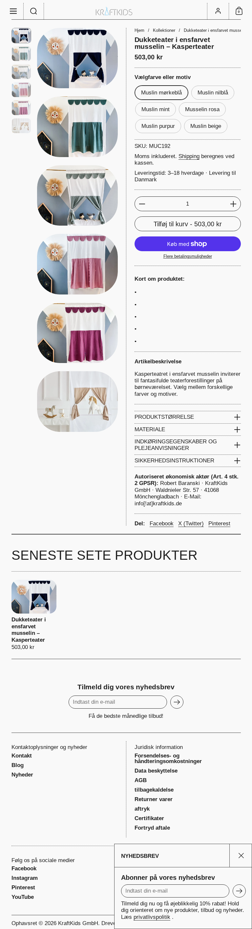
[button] (34, 11)
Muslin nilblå (213, 93)
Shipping (189, 156)
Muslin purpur (158, 126)
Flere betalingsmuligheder (187, 256)
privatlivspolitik (152, 917)
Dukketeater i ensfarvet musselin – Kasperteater (34, 615)
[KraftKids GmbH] (126, 11)
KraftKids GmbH (78, 923)
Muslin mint (155, 109)
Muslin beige (205, 126)
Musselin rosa (202, 109)
